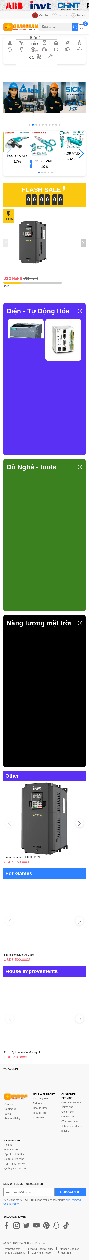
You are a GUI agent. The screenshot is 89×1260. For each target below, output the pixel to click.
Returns (37, 1103)
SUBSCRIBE (70, 1192)
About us (9, 1104)
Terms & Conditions (14, 1252)
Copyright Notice (41, 1252)
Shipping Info (40, 1098)
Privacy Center (11, 1249)
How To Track (40, 1112)
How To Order (40, 1108)
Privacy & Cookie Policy (39, 1249)
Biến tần (36, 37)
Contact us (10, 1108)
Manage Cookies (69, 1249)
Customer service (71, 1102)
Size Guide (39, 1117)
